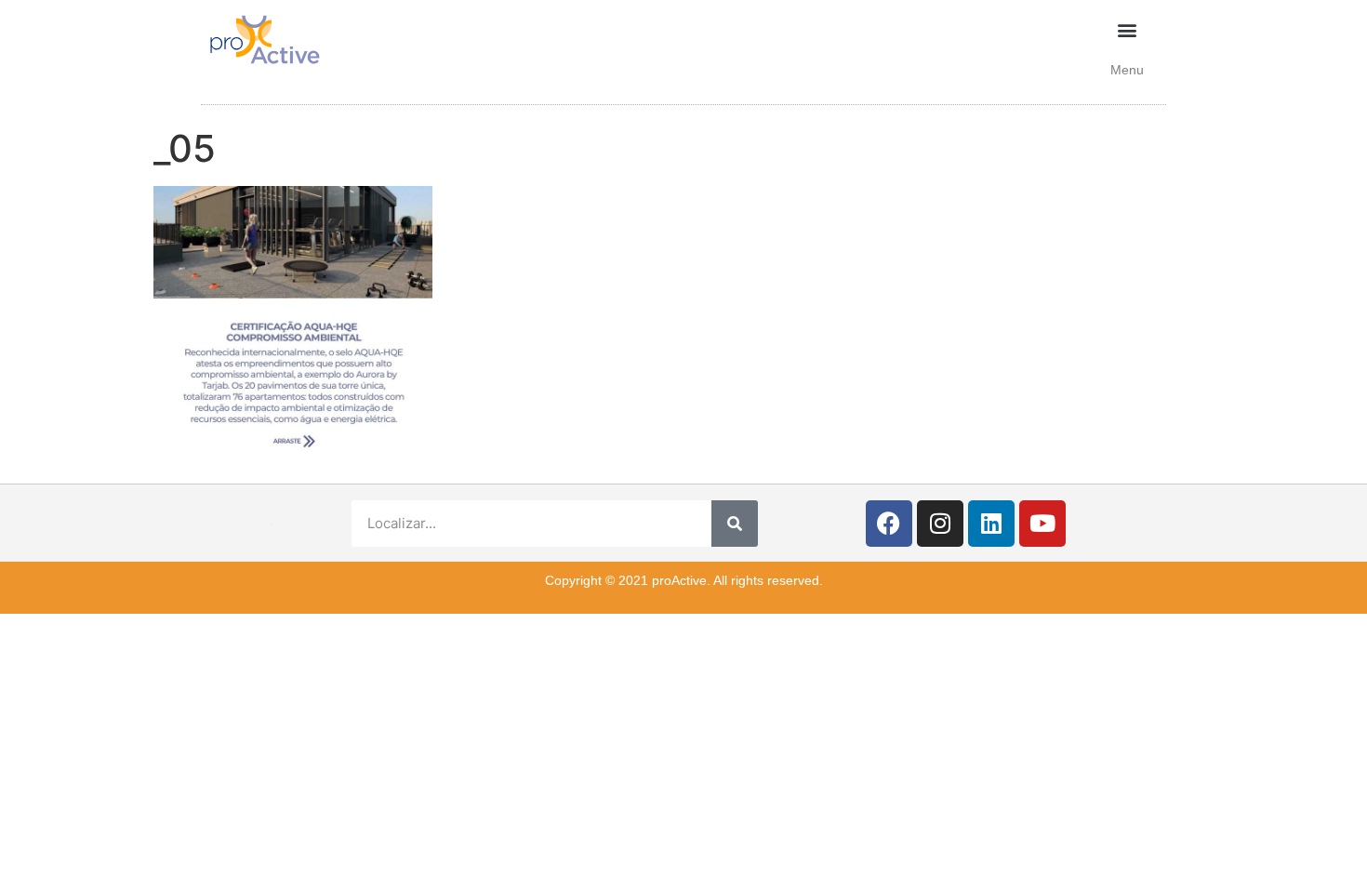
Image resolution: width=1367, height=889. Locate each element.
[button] (1127, 29)
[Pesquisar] (734, 523)
